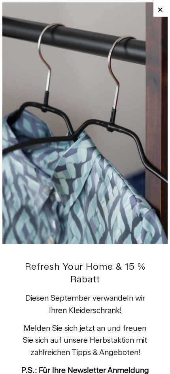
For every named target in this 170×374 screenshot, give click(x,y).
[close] (160, 9)
